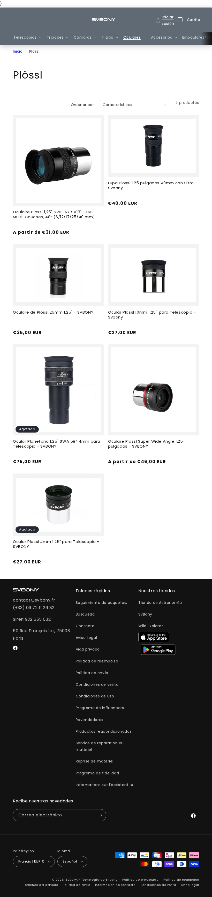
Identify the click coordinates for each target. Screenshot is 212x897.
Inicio (18, 51)
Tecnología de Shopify (99, 880)
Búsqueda (85, 614)
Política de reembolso (97, 661)
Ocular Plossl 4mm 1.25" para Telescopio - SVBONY (56, 544)
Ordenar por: (83, 104)
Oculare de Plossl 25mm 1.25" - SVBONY (53, 312)
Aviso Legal (86, 637)
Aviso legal (190, 885)
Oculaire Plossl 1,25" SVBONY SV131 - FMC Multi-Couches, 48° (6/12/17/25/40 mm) (54, 215)
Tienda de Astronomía (160, 602)
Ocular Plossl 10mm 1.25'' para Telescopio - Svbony (152, 315)
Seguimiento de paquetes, (101, 602)
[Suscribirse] (100, 815)
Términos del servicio (40, 885)
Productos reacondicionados (104, 731)
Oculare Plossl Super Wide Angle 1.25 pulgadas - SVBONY (145, 444)
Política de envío (92, 672)
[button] (16, 21)
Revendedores (89, 719)
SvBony (145, 614)
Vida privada (88, 649)
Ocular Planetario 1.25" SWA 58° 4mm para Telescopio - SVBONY (56, 444)
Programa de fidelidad (97, 773)
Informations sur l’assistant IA (104, 784)
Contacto (85, 625)
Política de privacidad (140, 880)
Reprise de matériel (94, 761)
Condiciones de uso (95, 696)
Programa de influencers (100, 707)
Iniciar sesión (168, 20)
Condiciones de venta (97, 684)
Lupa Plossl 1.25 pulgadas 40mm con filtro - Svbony (152, 185)
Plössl (34, 51)
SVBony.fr (73, 880)
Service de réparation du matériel (100, 746)
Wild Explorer (150, 625)
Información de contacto (115, 885)
